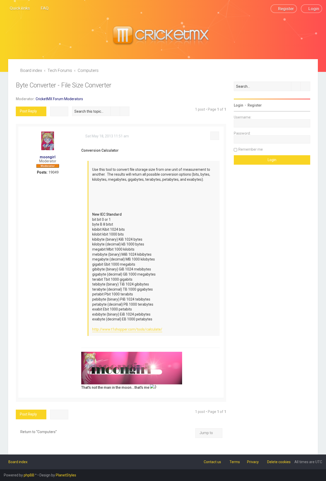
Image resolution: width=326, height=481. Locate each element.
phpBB (29, 475)
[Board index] (163, 35)
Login (238, 105)
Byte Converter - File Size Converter (63, 85)
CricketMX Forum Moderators (59, 99)
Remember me (250, 149)
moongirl (48, 157)
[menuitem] (42, 8)
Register (255, 105)
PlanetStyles (66, 475)
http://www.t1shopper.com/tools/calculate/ (127, 329)
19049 (53, 172)
